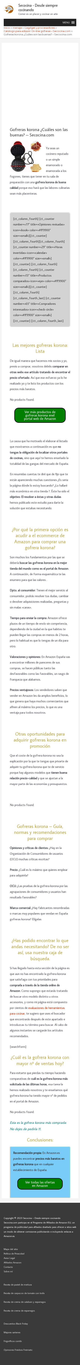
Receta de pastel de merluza (18, 1284)
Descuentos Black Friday (16, 1323)
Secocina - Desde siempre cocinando (38, 7)
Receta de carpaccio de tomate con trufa (24, 1293)
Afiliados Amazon (12, 1262)
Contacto (8, 1266)
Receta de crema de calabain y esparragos (25, 1301)
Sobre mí (8, 1271)
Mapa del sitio (11, 1249)
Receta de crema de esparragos (19, 1310)
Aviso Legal (9, 1257)
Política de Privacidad (14, 1253)
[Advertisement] (40, 85)
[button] (66, 22)
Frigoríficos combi (13, 1341)
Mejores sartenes (12, 1332)
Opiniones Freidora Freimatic (18, 1349)
